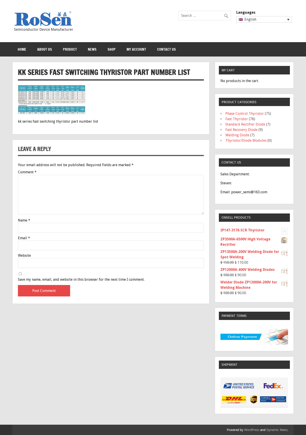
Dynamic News (276, 430)
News (92, 49)
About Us (44, 49)
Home (22, 49)
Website (24, 255)
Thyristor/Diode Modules (246, 140)
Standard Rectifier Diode (245, 124)
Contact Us (166, 49)
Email (24, 238)
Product (70, 49)
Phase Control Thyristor (244, 113)
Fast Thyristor (236, 119)
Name (24, 220)
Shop (112, 49)
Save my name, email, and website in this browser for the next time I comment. (81, 279)
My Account (136, 49)
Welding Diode (237, 135)
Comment (27, 172)
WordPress (251, 430)
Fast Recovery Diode (241, 130)
